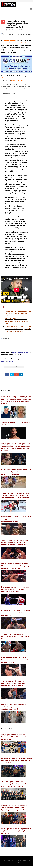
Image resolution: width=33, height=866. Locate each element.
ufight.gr (10, 361)
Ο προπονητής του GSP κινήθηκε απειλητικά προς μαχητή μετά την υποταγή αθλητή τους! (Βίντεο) (13, 683)
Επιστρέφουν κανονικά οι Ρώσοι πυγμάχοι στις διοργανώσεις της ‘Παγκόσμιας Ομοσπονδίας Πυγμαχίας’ (16, 589)
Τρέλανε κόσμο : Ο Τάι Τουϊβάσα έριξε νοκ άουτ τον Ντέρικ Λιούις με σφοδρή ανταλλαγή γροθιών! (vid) (18, 329)
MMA (22, 29)
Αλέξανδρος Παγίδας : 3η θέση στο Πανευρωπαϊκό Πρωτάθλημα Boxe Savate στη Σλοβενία (15, 737)
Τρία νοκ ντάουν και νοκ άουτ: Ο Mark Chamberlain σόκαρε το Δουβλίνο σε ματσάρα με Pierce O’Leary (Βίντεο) (14, 542)
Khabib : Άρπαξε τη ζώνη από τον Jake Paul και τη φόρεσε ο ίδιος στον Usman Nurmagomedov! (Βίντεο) (16, 519)
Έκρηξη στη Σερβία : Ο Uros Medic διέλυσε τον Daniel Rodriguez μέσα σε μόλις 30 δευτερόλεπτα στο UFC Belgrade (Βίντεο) (15, 495)
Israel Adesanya (9, 367)
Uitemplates (17, 862)
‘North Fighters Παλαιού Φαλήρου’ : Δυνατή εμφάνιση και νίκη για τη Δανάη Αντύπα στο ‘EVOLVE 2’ (16, 831)
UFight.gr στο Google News (20, 352)
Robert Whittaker (19, 367)
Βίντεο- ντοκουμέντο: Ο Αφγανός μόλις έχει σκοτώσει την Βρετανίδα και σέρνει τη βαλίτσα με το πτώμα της (16, 472)
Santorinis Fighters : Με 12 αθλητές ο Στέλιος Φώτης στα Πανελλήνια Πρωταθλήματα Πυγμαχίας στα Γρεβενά (15, 807)
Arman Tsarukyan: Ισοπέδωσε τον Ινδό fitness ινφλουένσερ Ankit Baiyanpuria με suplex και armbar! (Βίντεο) (15, 566)
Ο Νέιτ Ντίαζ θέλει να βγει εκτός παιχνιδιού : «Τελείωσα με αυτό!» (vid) (17, 321)
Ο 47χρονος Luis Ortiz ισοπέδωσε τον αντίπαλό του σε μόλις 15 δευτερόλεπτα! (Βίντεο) (15, 636)
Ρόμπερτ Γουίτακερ (9, 41)
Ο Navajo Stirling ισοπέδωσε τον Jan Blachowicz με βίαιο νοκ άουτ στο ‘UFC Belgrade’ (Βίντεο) (14, 660)
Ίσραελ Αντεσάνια (22, 43)
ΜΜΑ (2, 361)
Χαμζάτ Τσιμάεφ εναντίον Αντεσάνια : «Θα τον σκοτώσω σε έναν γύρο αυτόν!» (18, 313)
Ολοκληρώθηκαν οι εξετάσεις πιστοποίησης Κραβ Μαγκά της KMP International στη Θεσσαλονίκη (14, 784)
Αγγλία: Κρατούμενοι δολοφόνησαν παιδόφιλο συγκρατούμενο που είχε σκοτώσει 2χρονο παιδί (14, 707)
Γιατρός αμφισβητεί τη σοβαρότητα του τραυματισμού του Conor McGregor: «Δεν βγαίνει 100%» (15, 613)
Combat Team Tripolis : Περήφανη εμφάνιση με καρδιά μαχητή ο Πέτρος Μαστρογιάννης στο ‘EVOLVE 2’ (16, 760)
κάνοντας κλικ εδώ (7, 78)
